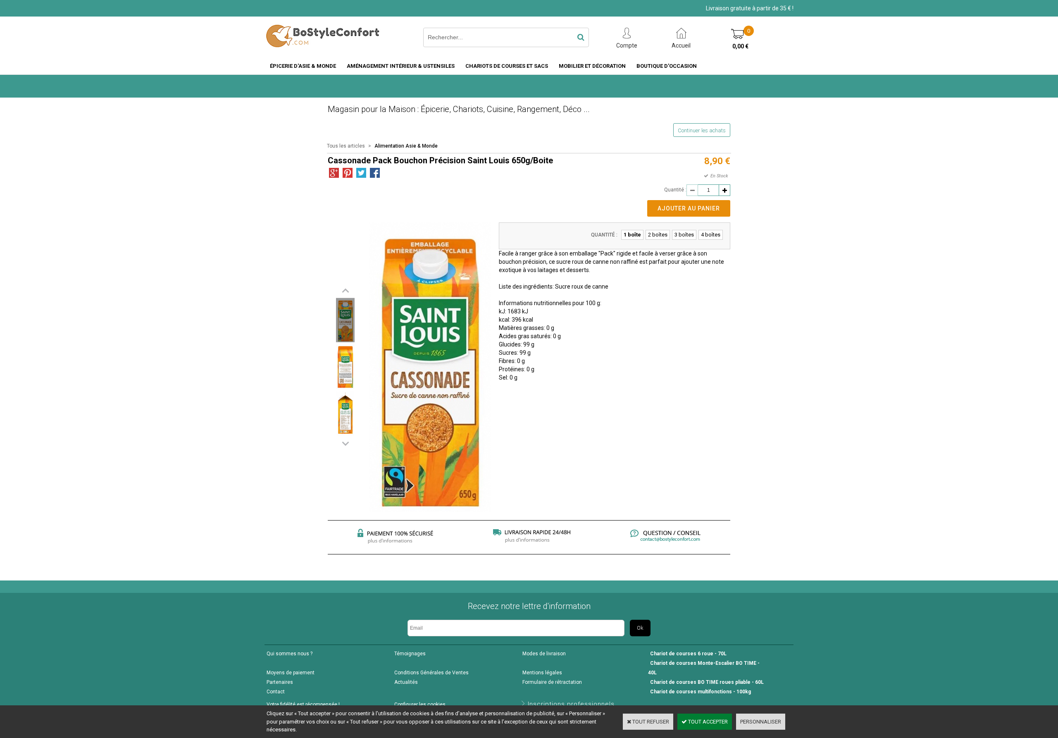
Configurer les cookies (420, 704)
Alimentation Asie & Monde (406, 146)
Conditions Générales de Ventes (431, 673)
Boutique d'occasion (666, 66)
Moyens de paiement (291, 673)
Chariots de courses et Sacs (506, 66)
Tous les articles (346, 146)
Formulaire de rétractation (552, 682)
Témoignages (410, 654)
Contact (276, 692)
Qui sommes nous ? (289, 654)
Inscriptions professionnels (571, 704)
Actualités (406, 682)
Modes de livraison (544, 654)
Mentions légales (542, 673)
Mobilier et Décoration (592, 66)
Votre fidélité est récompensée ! (303, 704)
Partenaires (280, 682)
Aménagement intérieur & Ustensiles (401, 66)
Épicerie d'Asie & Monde (303, 66)
